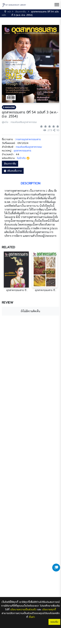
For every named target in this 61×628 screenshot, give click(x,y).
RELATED (8, 247)
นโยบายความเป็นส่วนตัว (23, 609)
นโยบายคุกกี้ (49, 609)
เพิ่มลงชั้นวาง (14, 171)
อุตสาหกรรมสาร (22, 151)
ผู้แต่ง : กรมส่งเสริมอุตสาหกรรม (19, 122)
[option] (16, 271)
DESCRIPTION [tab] (30, 183)
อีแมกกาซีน (10, 164)
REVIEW (7, 302)
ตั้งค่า (32, 617)
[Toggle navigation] (57, 5)
